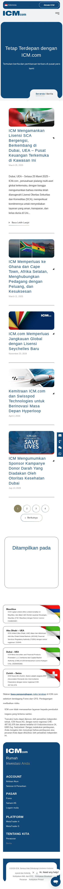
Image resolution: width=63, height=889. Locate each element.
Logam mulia (12, 807)
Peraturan (11, 838)
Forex (9, 798)
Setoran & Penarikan (16, 786)
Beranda (40, 93)
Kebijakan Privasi (36, 879)
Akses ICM (49, 5)
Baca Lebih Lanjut (20, 222)
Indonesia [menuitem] (12, 5)
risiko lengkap (28, 694)
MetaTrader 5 (12, 826)
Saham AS (11, 803)
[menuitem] (17, 5)
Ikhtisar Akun (12, 781)
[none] (17, 5)
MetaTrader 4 (12, 821)
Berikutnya (32, 517)
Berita (9, 843)
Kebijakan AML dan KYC (23, 876)
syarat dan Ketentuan (24, 873)
